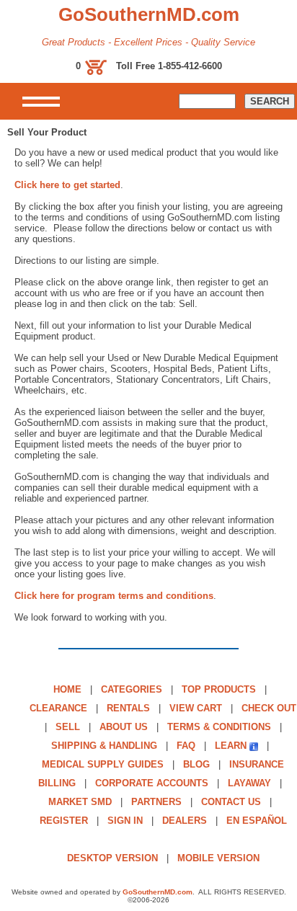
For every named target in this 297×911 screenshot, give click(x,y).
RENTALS (128, 708)
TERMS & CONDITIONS (219, 726)
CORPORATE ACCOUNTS (151, 783)
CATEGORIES (131, 689)
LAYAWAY (249, 783)
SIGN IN (125, 820)
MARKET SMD (80, 801)
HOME (67, 689)
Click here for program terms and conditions (113, 595)
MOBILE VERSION (218, 858)
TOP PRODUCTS (219, 689)
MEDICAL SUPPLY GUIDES (103, 764)
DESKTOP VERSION (112, 858)
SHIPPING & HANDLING (104, 745)
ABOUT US (123, 726)
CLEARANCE (58, 708)
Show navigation (41, 101)
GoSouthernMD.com (157, 892)
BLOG (196, 764)
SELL (68, 726)
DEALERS (184, 820)
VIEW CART (195, 708)
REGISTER (64, 820)
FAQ (186, 745)
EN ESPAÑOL (256, 820)
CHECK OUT (268, 708)
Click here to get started (67, 184)
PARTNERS (156, 801)
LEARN (231, 745)
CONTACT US (231, 801)
